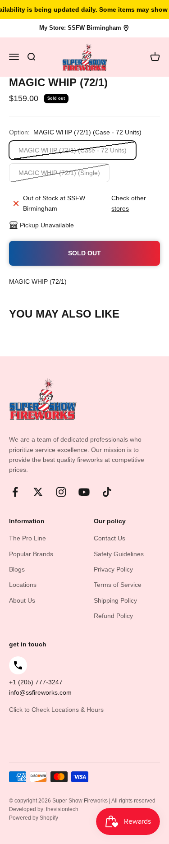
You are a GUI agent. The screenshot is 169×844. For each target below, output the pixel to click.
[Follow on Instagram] (61, 492)
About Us (22, 600)
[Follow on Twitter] (38, 492)
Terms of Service (118, 584)
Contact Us (109, 538)
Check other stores (128, 203)
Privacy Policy (113, 569)
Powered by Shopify (33, 818)
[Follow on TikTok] (107, 492)
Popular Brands (31, 554)
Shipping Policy (115, 600)
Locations (23, 584)
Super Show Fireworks (80, 801)
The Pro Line (27, 538)
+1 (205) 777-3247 (36, 682)
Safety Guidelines (119, 554)
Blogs (17, 569)
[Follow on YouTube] (84, 492)
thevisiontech (62, 809)
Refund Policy (113, 615)
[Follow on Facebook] (15, 492)
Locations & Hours (77, 709)
